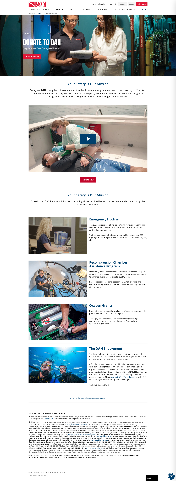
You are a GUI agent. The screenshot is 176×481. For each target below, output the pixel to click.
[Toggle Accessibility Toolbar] (171, 476)
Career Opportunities (51, 13)
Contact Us (32, 13)
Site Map (36, 472)
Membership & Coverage (39, 9)
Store (94, 4)
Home (30, 472)
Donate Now (88, 180)
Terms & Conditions (52, 472)
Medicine (59, 9)
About (144, 9)
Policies (42, 472)
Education (102, 9)
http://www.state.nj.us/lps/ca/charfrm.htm (81, 434)
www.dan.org (48, 419)
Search (115, 4)
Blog (110, 4)
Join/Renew (142, 4)
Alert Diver (102, 4)
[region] (88, 45)
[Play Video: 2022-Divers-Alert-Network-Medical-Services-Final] (88, 139)
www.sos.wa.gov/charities (94, 448)
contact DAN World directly (123, 377)
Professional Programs (124, 9)
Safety (73, 9)
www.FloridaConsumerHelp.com (77, 424)
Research (87, 9)
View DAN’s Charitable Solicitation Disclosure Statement (88, 398)
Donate (122, 4)
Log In (131, 4)
